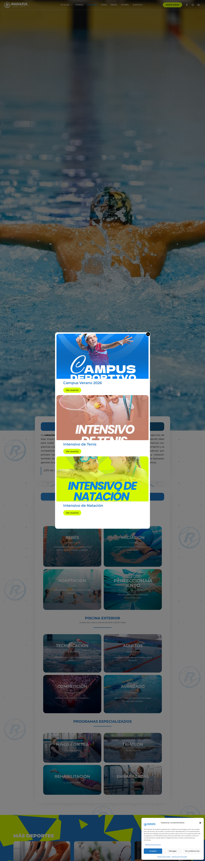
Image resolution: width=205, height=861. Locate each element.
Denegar (173, 851)
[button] (200, 823)
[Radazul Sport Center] (150, 821)
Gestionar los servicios (153, 844)
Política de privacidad (179, 856)
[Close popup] (148, 334)
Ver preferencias (192, 851)
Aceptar (153, 851)
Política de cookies (163, 856)
